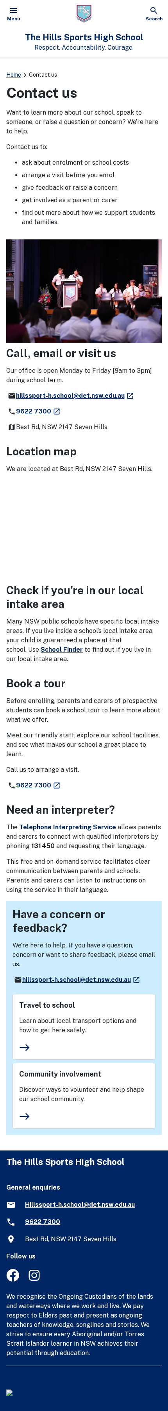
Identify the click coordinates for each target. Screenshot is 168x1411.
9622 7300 (38, 411)
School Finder (62, 649)
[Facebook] (12, 1279)
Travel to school (47, 1005)
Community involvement (60, 1074)
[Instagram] (35, 1279)
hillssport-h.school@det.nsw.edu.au (75, 395)
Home (13, 75)
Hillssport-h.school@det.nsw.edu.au (80, 1204)
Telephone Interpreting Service (67, 827)
